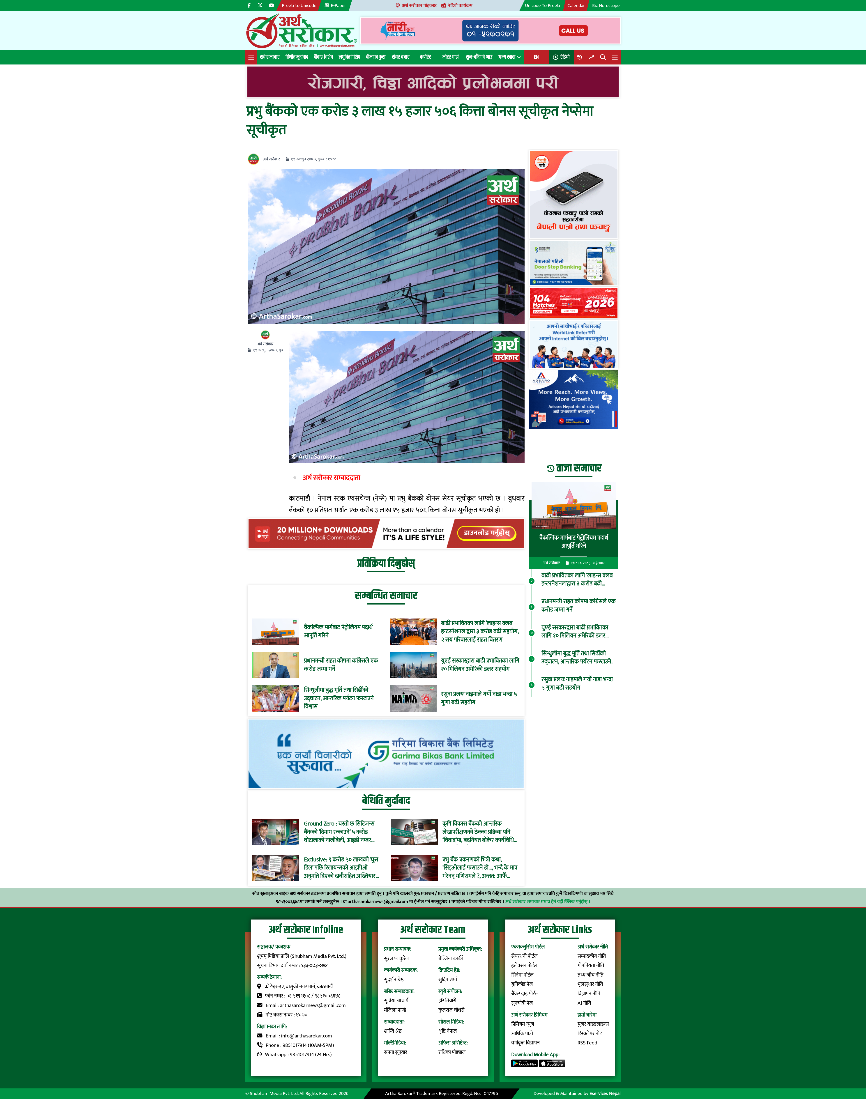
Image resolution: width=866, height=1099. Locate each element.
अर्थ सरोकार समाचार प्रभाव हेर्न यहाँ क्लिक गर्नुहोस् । (547, 902)
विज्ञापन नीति (589, 993)
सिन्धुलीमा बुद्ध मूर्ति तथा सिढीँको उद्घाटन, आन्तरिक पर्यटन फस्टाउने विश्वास (339, 698)
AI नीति (584, 1003)
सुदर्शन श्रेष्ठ (394, 979)
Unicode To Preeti (542, 5)
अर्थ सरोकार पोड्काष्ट (419, 5)
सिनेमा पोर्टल (522, 975)
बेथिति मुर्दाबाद (297, 57)
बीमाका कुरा (375, 57)
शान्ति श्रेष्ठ (393, 1031)
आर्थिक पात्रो (522, 1033)
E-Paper (338, 5)
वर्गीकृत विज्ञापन (525, 1043)
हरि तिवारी (447, 1000)
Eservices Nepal (605, 1093)
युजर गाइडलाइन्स (593, 1024)
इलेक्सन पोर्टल (524, 965)
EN (536, 57)
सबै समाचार (270, 57)
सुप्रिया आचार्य (396, 1000)
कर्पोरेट (425, 57)
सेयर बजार (401, 57)
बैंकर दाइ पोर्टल (525, 993)
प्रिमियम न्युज (522, 1024)
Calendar (576, 5)
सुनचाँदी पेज (522, 1003)
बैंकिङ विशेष (323, 57)
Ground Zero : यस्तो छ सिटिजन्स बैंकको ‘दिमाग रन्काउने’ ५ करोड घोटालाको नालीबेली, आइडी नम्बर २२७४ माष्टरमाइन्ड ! (339, 832)
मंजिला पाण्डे (395, 1010)
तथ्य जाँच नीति (590, 975)
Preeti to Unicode (299, 5)
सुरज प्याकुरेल (396, 958)
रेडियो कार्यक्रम (460, 5)
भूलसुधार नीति (590, 984)
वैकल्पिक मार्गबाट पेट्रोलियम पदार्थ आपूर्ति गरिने (338, 631)
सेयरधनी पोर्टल (524, 956)
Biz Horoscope (606, 5)
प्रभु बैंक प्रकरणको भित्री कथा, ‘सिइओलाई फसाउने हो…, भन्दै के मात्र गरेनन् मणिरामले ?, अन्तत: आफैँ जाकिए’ (479, 868)
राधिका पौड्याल (452, 1052)
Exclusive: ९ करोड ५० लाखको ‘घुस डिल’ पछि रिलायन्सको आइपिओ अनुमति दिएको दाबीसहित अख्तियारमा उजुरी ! (342, 868)
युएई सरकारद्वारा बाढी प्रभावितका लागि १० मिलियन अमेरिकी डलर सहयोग (480, 665)
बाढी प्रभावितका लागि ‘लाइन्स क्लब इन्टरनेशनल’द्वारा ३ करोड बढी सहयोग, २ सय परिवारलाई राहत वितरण (480, 631)
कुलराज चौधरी (451, 1010)
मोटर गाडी (450, 57)
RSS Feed (587, 1043)
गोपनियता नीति (591, 965)
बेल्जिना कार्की (450, 958)
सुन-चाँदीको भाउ (479, 57)
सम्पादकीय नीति (592, 956)
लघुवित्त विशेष (349, 57)
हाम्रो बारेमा (587, 1015)
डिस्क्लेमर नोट (590, 1033)
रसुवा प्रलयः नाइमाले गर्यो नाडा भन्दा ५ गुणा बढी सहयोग (479, 698)
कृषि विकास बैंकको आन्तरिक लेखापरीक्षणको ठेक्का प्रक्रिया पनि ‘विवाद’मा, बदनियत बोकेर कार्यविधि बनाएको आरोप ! (478, 832)
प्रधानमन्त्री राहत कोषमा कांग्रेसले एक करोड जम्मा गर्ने (341, 665)
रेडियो (565, 57)
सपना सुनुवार (395, 1052)
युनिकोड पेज (522, 984)
